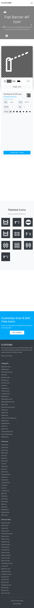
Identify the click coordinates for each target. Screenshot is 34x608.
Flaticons (6, 3)
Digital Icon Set (5, 541)
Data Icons (4, 374)
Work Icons (4, 496)
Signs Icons (4, 426)
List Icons (3, 463)
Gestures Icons (5, 391)
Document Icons (5, 474)
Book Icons (4, 458)
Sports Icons (4, 429)
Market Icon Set (5, 568)
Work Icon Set (5, 536)
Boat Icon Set (5, 590)
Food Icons (4, 385)
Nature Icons (4, 404)
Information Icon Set (7, 533)
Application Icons (6, 366)
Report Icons (4, 501)
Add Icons (4, 504)
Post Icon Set (5, 525)
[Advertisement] (17, 132)
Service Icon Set (5, 544)
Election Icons (5, 380)
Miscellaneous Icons (6, 399)
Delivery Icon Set (5, 555)
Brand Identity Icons (6, 372)
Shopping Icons (5, 423)
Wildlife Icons (4, 437)
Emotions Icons (5, 383)
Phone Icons (4, 447)
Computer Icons (5, 482)
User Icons (4, 455)
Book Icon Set (5, 582)
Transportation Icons (7, 431)
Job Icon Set (4, 528)
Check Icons (4, 466)
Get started (17, 332)
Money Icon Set (5, 560)
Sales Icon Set (5, 531)
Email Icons (4, 477)
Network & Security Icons (8, 407)
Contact (13, 600)
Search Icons (4, 471)
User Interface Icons (6, 434)
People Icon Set (5, 523)
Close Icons (4, 507)
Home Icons (4, 461)
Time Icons (4, 485)
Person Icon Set (5, 593)
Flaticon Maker (17, 603)
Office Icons (4, 410)
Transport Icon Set (6, 574)
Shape (6, 111)
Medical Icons (5, 396)
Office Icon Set (5, 539)
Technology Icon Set (6, 563)
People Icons (4, 412)
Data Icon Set (5, 587)
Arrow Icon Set (5, 550)
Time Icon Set (5, 547)
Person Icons (4, 480)
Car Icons (3, 488)
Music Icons (4, 515)
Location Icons (5, 490)
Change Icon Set (5, 571)
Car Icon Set (4, 566)
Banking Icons (5, 369)
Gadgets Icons (5, 388)
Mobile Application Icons (8, 401)
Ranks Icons (4, 415)
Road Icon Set (5, 577)
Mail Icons (4, 493)
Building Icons (5, 509)
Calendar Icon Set (6, 585)
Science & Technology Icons (8, 418)
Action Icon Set (5, 552)
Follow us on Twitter (6, 356)
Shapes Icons (5, 420)
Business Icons (5, 512)
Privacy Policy (19, 600)
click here (25, 75)
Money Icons (4, 453)
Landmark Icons (5, 393)
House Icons (4, 498)
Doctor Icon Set (5, 558)
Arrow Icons (4, 450)
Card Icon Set (5, 579)
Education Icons (5, 377)
